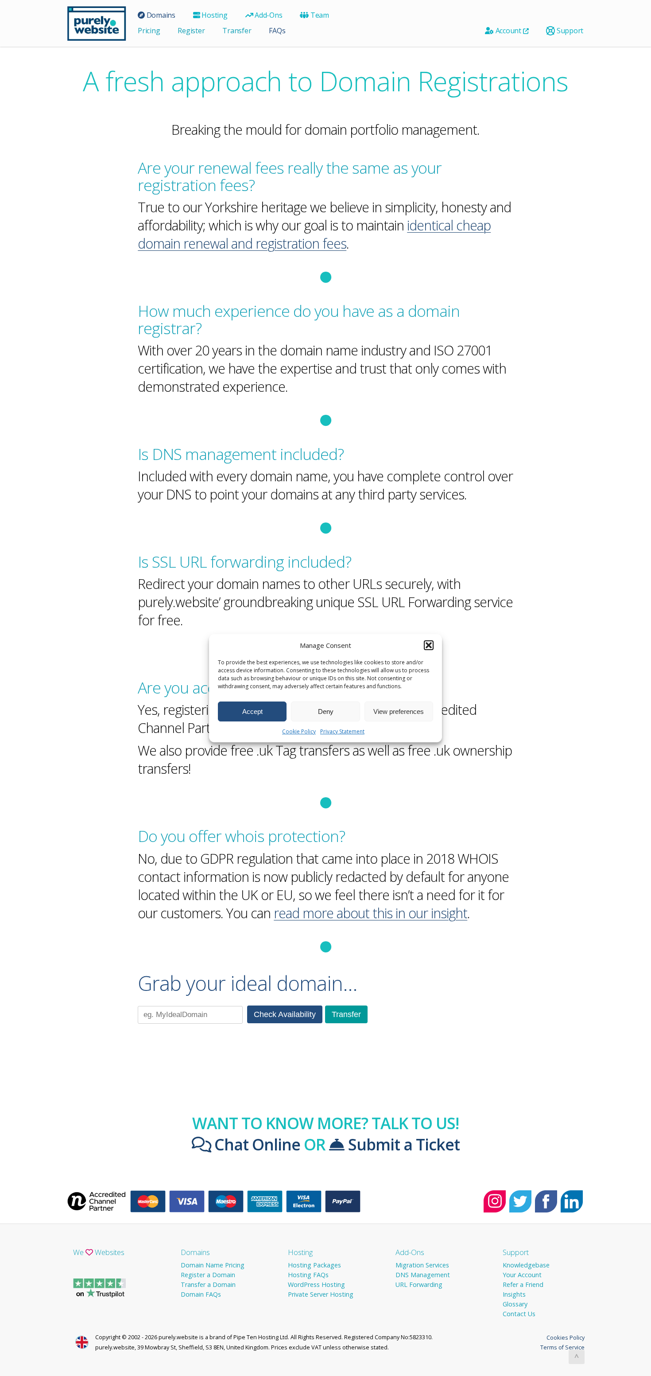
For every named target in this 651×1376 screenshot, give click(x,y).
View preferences (398, 711)
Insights (514, 1294)
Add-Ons (267, 15)
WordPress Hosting (316, 1284)
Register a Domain (208, 1275)
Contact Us (519, 1314)
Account (508, 30)
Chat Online (255, 1144)
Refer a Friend (523, 1284)
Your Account (522, 1275)
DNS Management (422, 1275)
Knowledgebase (526, 1265)
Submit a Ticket (402, 1144)
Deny (325, 711)
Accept (252, 711)
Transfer (236, 30)
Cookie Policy (299, 731)
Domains (160, 15)
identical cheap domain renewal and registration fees (314, 234)
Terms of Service (562, 1347)
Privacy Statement (342, 731)
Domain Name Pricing (212, 1265)
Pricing (149, 30)
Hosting (214, 15)
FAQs (277, 30)
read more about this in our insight (370, 913)
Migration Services (422, 1265)
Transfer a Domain (208, 1284)
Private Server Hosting (320, 1294)
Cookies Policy (565, 1337)
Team (319, 15)
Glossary (515, 1304)
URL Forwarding (418, 1284)
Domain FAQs (201, 1294)
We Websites (98, 1252)
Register (191, 30)
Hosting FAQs (308, 1275)
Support (569, 30)
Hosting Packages (314, 1265)
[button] (428, 645)
